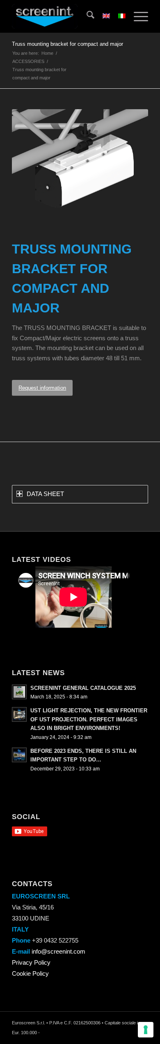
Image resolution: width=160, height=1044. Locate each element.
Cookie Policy (30, 973)
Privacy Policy (31, 962)
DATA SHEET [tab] (45, 493)
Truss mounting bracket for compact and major (67, 44)
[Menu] (137, 16)
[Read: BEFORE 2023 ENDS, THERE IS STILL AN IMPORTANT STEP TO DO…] (19, 755)
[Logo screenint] (66, 16)
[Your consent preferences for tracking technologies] (145, 1029)
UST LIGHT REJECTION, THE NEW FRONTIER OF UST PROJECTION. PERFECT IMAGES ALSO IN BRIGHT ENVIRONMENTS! (88, 719)
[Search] (86, 16)
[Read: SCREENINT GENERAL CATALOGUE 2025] (19, 692)
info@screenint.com (58, 951)
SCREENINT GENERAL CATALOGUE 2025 (83, 688)
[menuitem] (86, 16)
